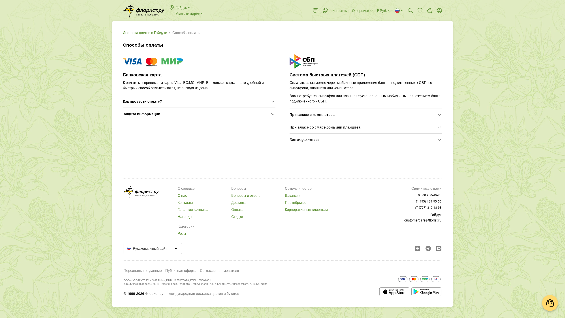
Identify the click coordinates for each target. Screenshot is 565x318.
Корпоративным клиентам (306, 209)
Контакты (185, 202)
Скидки (237, 216)
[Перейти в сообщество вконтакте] (417, 248)
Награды (185, 216)
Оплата (237, 209)
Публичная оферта (180, 270)
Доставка (239, 202)
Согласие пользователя (219, 270)
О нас (182, 195)
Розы (182, 233)
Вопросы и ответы (246, 195)
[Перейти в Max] (438, 248)
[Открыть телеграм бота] (428, 248)
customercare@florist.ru (422, 220)
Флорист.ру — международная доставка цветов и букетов (192, 293)
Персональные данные (143, 270)
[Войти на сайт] (439, 10)
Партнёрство (295, 202)
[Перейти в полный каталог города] (144, 10)
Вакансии (293, 195)
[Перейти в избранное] (420, 10)
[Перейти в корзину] (429, 10)
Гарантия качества (193, 209)
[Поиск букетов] (410, 10)
